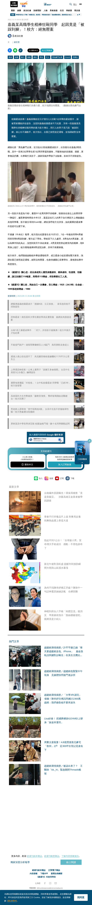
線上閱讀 (71, 862)
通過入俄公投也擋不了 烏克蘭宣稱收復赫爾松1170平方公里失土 (40, 358)
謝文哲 (17, 42)
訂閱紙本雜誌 (14, 4)
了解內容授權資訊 (70, 856)
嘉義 (29, 57)
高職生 (75, 57)
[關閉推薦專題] (90, 441)
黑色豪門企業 (57, 57)
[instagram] (50, 883)
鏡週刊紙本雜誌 (34, 856)
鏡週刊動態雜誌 (51, 856)
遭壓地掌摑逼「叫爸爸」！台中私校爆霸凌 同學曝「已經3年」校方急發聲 (41, 384)
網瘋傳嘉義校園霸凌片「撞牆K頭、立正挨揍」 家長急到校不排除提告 (40, 305)
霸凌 (10, 57)
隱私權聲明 (12, 901)
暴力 (22, 57)
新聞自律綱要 (56, 873)
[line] (38, 883)
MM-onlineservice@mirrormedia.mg (50, 888)
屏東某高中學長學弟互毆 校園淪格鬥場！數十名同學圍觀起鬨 (40, 423)
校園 (16, 57)
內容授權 (33, 873)
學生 (41, 57)
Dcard (67, 57)
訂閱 (62, 478)
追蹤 (51, 478)
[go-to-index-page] (47, 4)
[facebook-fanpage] (45, 883)
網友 (35, 57)
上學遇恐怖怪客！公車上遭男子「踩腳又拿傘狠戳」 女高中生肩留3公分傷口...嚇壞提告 (40, 371)
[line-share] (15, 50)
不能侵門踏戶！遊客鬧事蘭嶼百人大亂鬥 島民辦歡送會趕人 (40, 344)
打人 (47, 57)
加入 (41, 478)
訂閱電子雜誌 (54, 870)
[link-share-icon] (20, 50)
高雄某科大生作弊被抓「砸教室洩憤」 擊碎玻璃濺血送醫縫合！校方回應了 (39, 397)
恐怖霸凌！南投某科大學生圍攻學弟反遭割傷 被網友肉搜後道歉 (41, 318)
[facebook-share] (10, 50)
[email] (55, 883)
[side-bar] (80, 4)
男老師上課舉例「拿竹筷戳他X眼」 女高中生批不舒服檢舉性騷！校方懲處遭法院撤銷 (40, 410)
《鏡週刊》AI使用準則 (46, 876)
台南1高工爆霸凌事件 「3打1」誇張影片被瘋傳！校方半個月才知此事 (40, 331)
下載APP (44, 873)
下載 (72, 478)
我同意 (80, 897)
